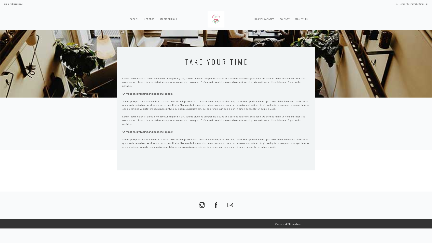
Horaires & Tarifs (264, 13)
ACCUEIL (134, 13)
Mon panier (301, 13)
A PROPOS (149, 13)
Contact (285, 13)
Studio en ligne (169, 13)
